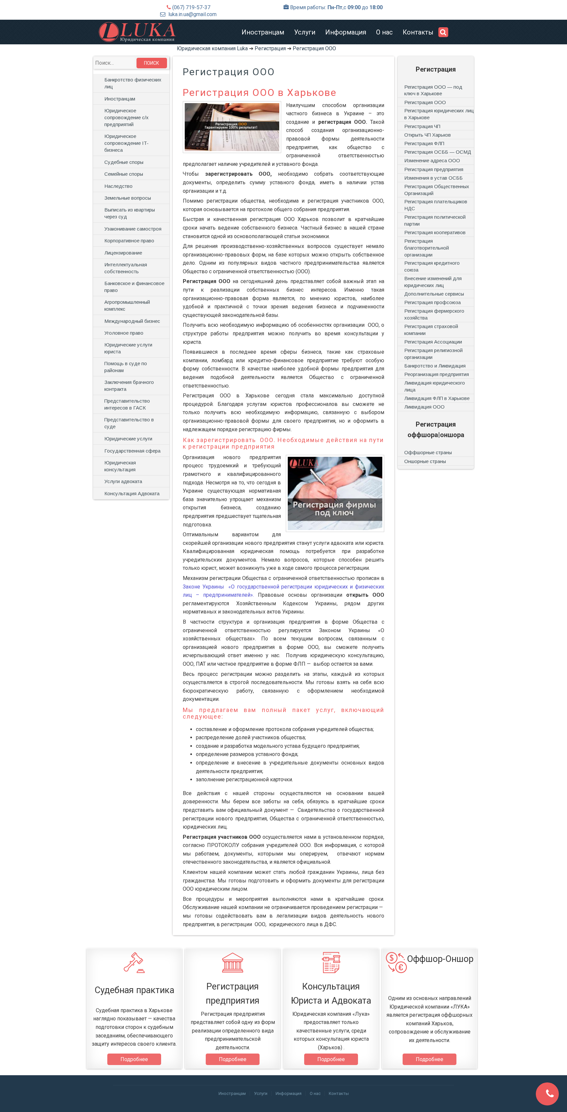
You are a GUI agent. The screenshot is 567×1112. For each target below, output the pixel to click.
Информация (345, 32)
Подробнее (134, 1059)
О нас (384, 32)
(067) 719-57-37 (191, 7)
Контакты (418, 32)
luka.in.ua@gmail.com (192, 14)
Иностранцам (263, 32)
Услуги (304, 32)
